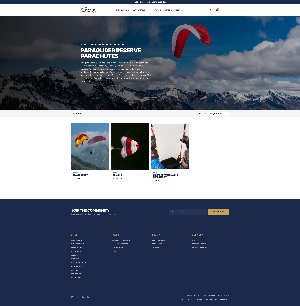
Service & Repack (199, 244)
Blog (114, 251)
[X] (88, 297)
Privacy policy (193, 295)
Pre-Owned (76, 274)
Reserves (75, 255)
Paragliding (122, 10)
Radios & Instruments (81, 262)
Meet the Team (158, 240)
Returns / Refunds (200, 247)
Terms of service (208, 295)
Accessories (76, 266)
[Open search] (203, 10)
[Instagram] (72, 297)
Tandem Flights (119, 247)
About (178, 10)
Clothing (75, 270)
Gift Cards (76, 277)
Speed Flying (155, 10)
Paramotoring (139, 10)
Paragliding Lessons (121, 240)
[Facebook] (77, 297)
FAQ (193, 240)
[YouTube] (83, 297)
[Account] (210, 10)
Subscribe (218, 212)
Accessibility (223, 295)
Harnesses (76, 251)
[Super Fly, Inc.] (89, 10)
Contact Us (157, 244)
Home (83, 44)
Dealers (155, 247)
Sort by (202, 114)
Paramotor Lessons (120, 244)
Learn (168, 10)
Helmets (75, 259)
